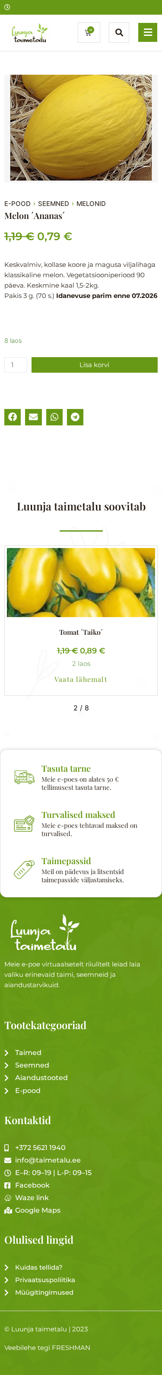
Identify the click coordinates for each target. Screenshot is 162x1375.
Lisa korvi (94, 365)
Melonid (91, 204)
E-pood (17, 204)
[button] (12, 417)
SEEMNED (53, 204)
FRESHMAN (71, 1348)
